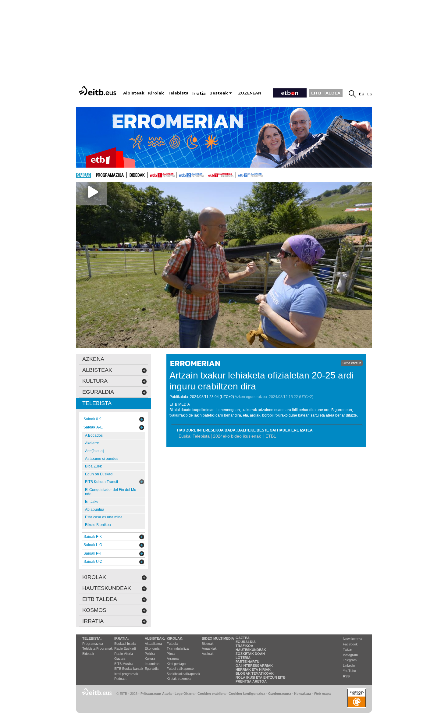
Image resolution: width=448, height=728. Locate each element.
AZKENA (93, 359)
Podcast (120, 678)
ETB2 (191, 175)
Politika (150, 653)
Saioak (83, 175)
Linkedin (349, 665)
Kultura (150, 658)
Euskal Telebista (194, 436)
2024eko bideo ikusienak (237, 436)
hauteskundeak (106, 588)
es (369, 94)
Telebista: (92, 638)
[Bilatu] (352, 94)
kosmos (94, 610)
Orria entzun (352, 363)
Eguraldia (151, 668)
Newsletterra (352, 639)
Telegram (350, 660)
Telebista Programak (97, 648)
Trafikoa (244, 646)
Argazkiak (209, 648)
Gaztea (119, 658)
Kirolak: (175, 638)
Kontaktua (302, 693)
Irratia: (121, 638)
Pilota (171, 653)
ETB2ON (239, 174)
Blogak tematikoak (255, 673)
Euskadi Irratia (125, 643)
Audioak (208, 653)
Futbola (172, 643)
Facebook (350, 644)
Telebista (97, 403)
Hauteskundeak (251, 650)
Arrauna (173, 658)
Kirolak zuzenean (179, 678)
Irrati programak (126, 674)
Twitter (348, 649)
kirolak (94, 577)
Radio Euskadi (125, 648)
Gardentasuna (279, 693)
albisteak (97, 370)
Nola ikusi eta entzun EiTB (261, 677)
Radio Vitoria (123, 653)
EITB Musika (123, 664)
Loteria (243, 657)
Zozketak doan (250, 653)
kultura (95, 381)
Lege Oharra (184, 693)
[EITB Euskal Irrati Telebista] (98, 91)
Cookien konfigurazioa (247, 693)
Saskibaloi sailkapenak (183, 674)
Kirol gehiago (176, 664)
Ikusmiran (152, 664)
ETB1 (162, 175)
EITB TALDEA (325, 93)
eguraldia (98, 392)
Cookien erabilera (211, 693)
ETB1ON (209, 174)
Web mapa (322, 693)
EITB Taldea (99, 599)
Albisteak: (155, 638)
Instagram (350, 655)
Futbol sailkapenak (180, 668)
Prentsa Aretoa (251, 681)
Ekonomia (152, 648)
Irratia (93, 621)
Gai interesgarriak (254, 665)
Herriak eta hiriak (253, 669)
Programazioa (110, 175)
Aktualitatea (153, 643)
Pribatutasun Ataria (156, 693)
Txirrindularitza (178, 648)
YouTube (349, 671)
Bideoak (137, 175)
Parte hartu (247, 661)
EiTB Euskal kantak (128, 668)
